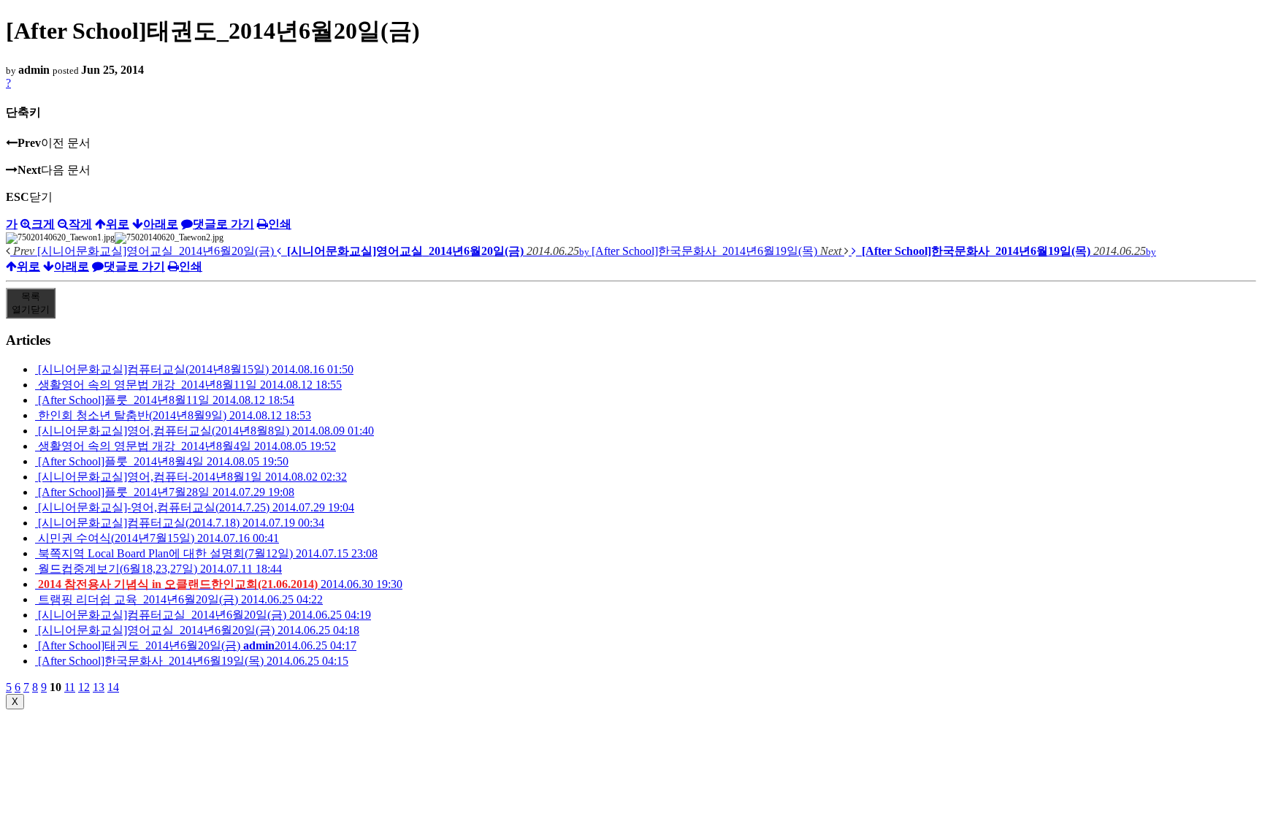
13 (98, 687)
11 (69, 687)
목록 (31, 303)
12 (84, 687)
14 (113, 687)
